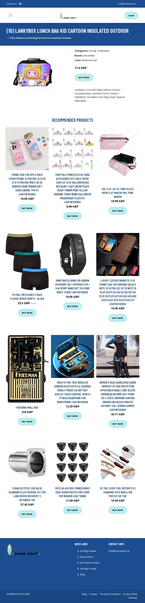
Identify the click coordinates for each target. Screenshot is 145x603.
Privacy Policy (130, 594)
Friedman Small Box (27, 407)
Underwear (103, 50)
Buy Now (84, 77)
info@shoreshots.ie (127, 3)
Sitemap (133, 597)
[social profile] (20, 4)
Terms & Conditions (110, 594)
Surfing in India (88, 568)
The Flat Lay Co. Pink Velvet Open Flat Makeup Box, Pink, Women (117, 192)
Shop (131, 15)
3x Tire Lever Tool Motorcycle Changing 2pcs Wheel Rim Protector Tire (118, 492)
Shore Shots (86, 556)
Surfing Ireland (88, 551)
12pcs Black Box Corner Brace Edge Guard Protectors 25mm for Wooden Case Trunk (72, 492)
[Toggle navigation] (10, 15)
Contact (93, 594)
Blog (82, 574)
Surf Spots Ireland (89, 562)
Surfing (92, 50)
